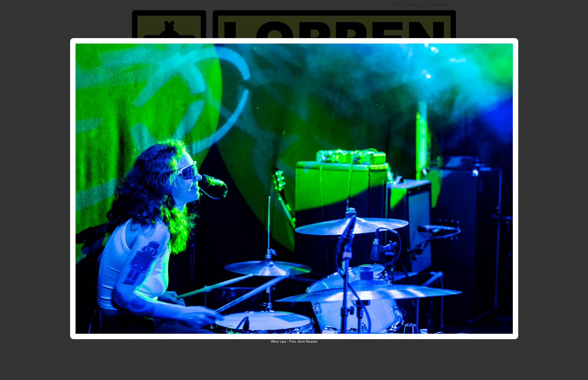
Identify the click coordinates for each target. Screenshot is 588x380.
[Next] (408, 185)
